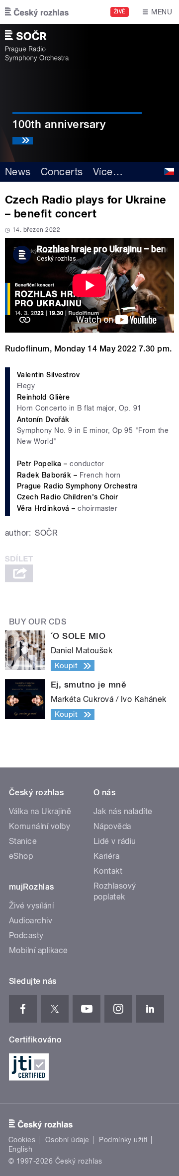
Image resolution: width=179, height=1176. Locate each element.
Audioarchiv (30, 920)
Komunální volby (39, 826)
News (18, 172)
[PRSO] (37, 46)
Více (108, 172)
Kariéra (106, 856)
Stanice (23, 841)
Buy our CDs (37, 621)
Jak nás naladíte (123, 811)
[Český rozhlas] (37, 12)
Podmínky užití (123, 1140)
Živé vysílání (31, 905)
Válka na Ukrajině (40, 811)
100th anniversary (58, 124)
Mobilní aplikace (38, 950)
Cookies (21, 1140)
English (20, 1149)
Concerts (62, 172)
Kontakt (107, 871)
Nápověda (112, 826)
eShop (21, 856)
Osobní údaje (67, 1140)
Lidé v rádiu (114, 841)
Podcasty (26, 935)
